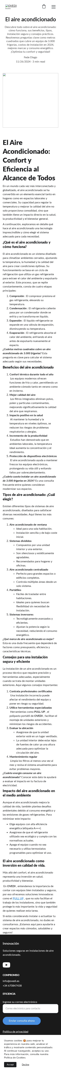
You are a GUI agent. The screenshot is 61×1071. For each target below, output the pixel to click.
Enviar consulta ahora (22, 1020)
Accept (10, 1064)
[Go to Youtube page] (6, 965)
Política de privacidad (15, 1031)
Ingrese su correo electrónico (20, 1002)
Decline (25, 1064)
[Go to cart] (44, 6)
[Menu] (54, 6)
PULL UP (18, 898)
